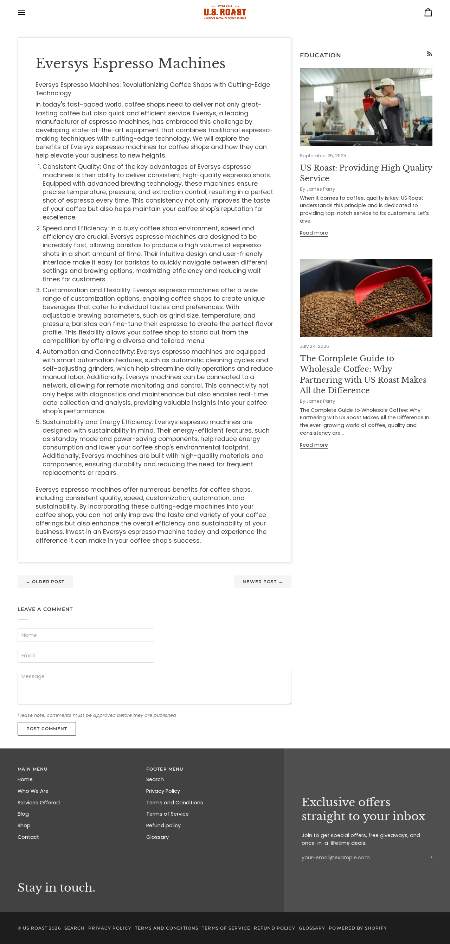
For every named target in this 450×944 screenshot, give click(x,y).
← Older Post (45, 581)
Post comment (46, 728)
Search (155, 779)
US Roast (35, 928)
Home (25, 779)
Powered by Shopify (358, 928)
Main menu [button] (32, 769)
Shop (24, 825)
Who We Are (33, 791)
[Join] (426, 856)
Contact (28, 837)
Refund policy (163, 825)
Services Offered (39, 802)
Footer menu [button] (164, 769)
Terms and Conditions (174, 802)
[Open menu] (28, 12)
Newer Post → (263, 581)
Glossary (157, 837)
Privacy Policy (163, 791)
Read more (314, 232)
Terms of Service (167, 813)
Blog (23, 813)
